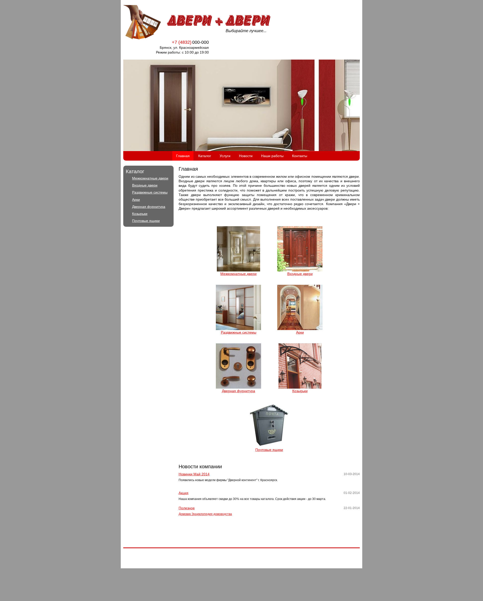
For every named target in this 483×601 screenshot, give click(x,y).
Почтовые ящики (146, 221)
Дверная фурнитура (148, 207)
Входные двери (144, 185)
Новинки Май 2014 (194, 474)
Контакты (299, 156)
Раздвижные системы (150, 192)
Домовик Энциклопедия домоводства (205, 514)
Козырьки (139, 214)
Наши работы (272, 156)
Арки (136, 200)
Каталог (204, 156)
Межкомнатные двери (150, 178)
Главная (183, 156)
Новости (246, 156)
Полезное (187, 508)
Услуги (225, 156)
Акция (183, 493)
